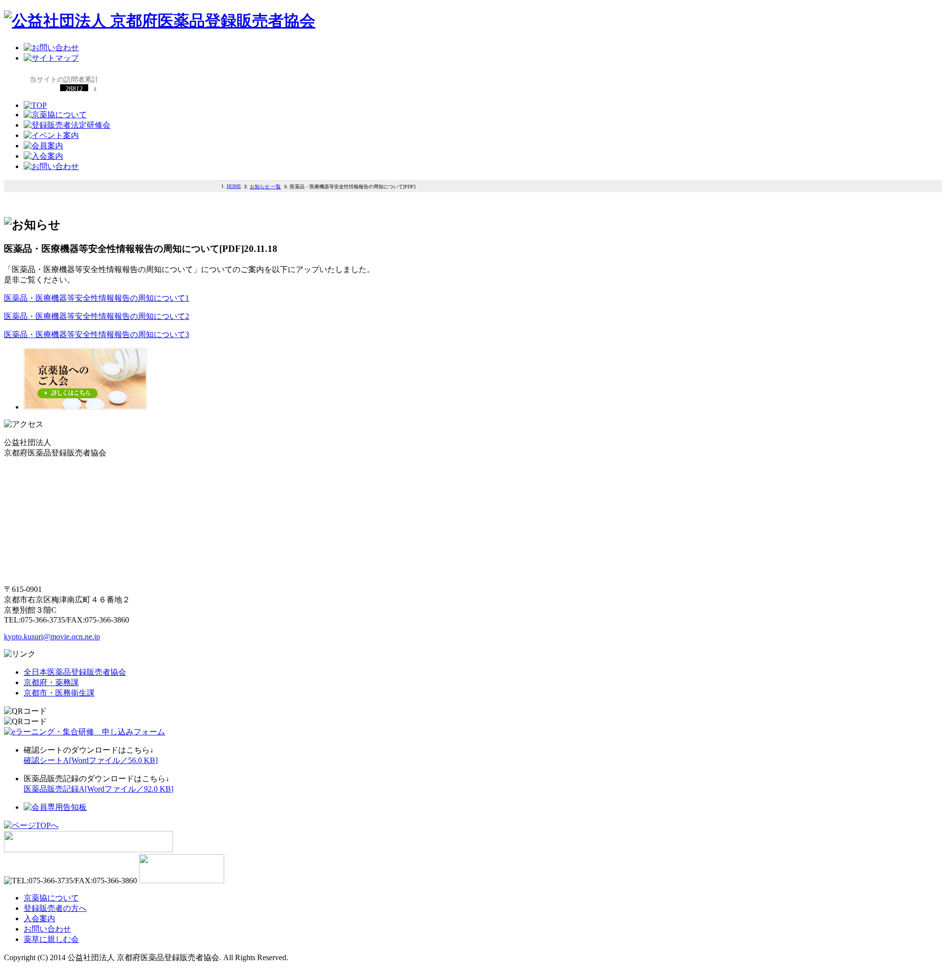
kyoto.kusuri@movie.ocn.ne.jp (52, 636)
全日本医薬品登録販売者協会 (75, 672)
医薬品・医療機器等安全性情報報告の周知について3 (96, 334)
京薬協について (51, 898)
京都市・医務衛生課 (59, 693)
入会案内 (39, 918)
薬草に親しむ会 (51, 939)
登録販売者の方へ (55, 908)
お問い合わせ (47, 929)
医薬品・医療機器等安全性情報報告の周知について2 (96, 316)
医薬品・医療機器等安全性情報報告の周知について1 (96, 298)
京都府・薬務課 (51, 682)
